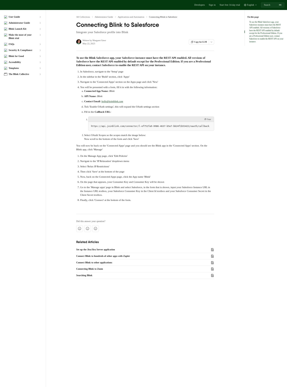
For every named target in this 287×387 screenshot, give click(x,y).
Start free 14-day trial (230, 5)
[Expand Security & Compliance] (40, 50)
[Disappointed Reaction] (79, 228)
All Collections (83, 17)
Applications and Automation (131, 17)
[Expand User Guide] (40, 17)
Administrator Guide (104, 17)
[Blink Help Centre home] (3, 5)
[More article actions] (211, 42)
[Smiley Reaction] (95, 228)
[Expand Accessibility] (40, 62)
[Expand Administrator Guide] (40, 23)
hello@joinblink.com (112, 101)
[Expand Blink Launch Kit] (40, 29)
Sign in (212, 5)
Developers (199, 5)
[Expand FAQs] (40, 44)
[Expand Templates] (40, 68)
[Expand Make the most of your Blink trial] (40, 35)
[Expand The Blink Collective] (40, 74)
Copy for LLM (200, 42)
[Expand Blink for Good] (40, 56)
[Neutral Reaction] (87, 228)
